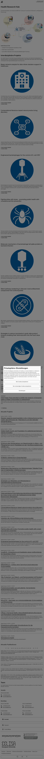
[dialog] (22, 379)
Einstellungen (22, 390)
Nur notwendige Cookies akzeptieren (22, 386)
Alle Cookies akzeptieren (22, 381)
